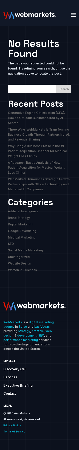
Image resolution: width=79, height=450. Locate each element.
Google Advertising (22, 231)
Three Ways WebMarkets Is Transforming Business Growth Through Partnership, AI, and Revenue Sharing (39, 134)
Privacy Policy (12, 425)
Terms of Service (14, 431)
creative (38, 331)
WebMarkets (12, 322)
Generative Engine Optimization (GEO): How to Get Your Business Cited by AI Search (36, 118)
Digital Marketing (20, 224)
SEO (11, 243)
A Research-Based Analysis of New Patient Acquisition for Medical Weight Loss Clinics (36, 168)
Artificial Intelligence (23, 211)
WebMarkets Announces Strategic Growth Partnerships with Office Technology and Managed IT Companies (39, 184)
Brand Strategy (19, 218)
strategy (24, 331)
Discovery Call (14, 369)
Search (64, 89)
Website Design (19, 263)
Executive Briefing (18, 385)
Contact (9, 393)
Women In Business (22, 270)
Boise (23, 326)
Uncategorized (19, 257)
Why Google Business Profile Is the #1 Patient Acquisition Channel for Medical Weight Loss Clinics (37, 151)
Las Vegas (42, 326)
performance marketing (20, 340)
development (27, 335)
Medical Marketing (22, 237)
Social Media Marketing (25, 250)
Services (10, 377)
